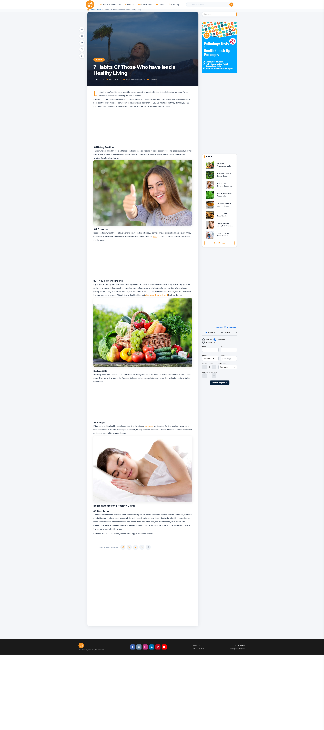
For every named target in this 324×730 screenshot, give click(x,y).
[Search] (231, 5)
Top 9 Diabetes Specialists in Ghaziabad (223, 235)
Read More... (219, 243)
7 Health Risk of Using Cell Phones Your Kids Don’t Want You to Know (224, 225)
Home (92, 10)
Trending (175, 4)
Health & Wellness (111, 4)
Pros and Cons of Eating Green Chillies (224, 175)
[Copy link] (82, 55)
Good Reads (146, 4)
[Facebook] (82, 29)
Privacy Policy (198, 648)
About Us (196, 645)
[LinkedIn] (82, 42)
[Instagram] (145, 647)
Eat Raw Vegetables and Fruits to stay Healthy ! (223, 165)
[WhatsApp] (82, 49)
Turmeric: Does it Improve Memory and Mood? (224, 205)
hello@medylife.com (238, 648)
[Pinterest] (157, 647)
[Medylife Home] (90, 4)
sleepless (149, 426)
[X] (82, 36)
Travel (162, 4)
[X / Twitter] (138, 647)
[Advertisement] (142, 126)
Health (99, 10)
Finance (130, 4)
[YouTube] (164, 647)
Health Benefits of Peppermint (224, 195)
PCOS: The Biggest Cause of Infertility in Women (224, 185)
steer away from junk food (156, 295)
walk (155, 236)
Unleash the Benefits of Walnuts (222, 215)
